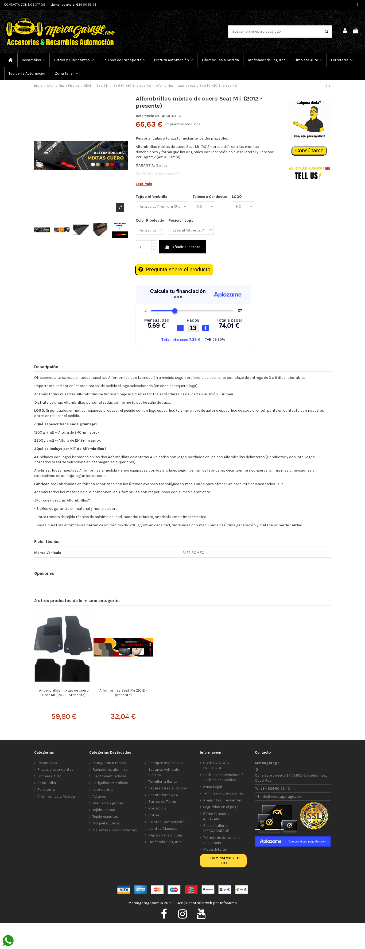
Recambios (47, 763)
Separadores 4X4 (163, 795)
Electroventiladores (109, 776)
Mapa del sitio (215, 849)
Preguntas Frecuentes (222, 800)
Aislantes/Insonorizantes (114, 830)
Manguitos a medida (109, 763)
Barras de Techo (162, 801)
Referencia (145, 116)
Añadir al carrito (186, 247)
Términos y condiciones (223, 793)
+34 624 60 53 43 (275, 788)
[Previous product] (327, 86)
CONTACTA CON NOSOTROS (25, 4)
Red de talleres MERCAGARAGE (216, 828)
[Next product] (330, 86)
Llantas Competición (166, 822)
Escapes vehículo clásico (163, 772)
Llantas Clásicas (162, 828)
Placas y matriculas (165, 835)
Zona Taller (46, 783)
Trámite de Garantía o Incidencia (221, 840)
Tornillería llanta (162, 781)
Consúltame (309, 150)
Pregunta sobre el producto (178, 269)
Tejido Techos (103, 810)
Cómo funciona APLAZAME (216, 816)
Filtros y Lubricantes (55, 769)
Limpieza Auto (49, 776)
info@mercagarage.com (281, 796)
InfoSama (228, 903)
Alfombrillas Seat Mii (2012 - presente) (123, 692)
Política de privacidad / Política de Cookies (223, 777)
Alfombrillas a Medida (56, 796)
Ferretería (46, 789)
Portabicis (157, 808)
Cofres (154, 815)
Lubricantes (103, 789)
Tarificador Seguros (165, 842)
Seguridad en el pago (221, 807)
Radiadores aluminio (110, 769)
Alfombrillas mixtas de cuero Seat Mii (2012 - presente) (64, 692)
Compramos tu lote (225, 861)
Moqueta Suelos (106, 823)
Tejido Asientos (105, 816)
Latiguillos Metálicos (110, 783)
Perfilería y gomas (108, 803)
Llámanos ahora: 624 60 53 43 (73, 4)
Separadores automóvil (168, 788)
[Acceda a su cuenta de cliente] (345, 31)
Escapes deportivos (165, 763)
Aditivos (99, 796)
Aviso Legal (212, 786)
